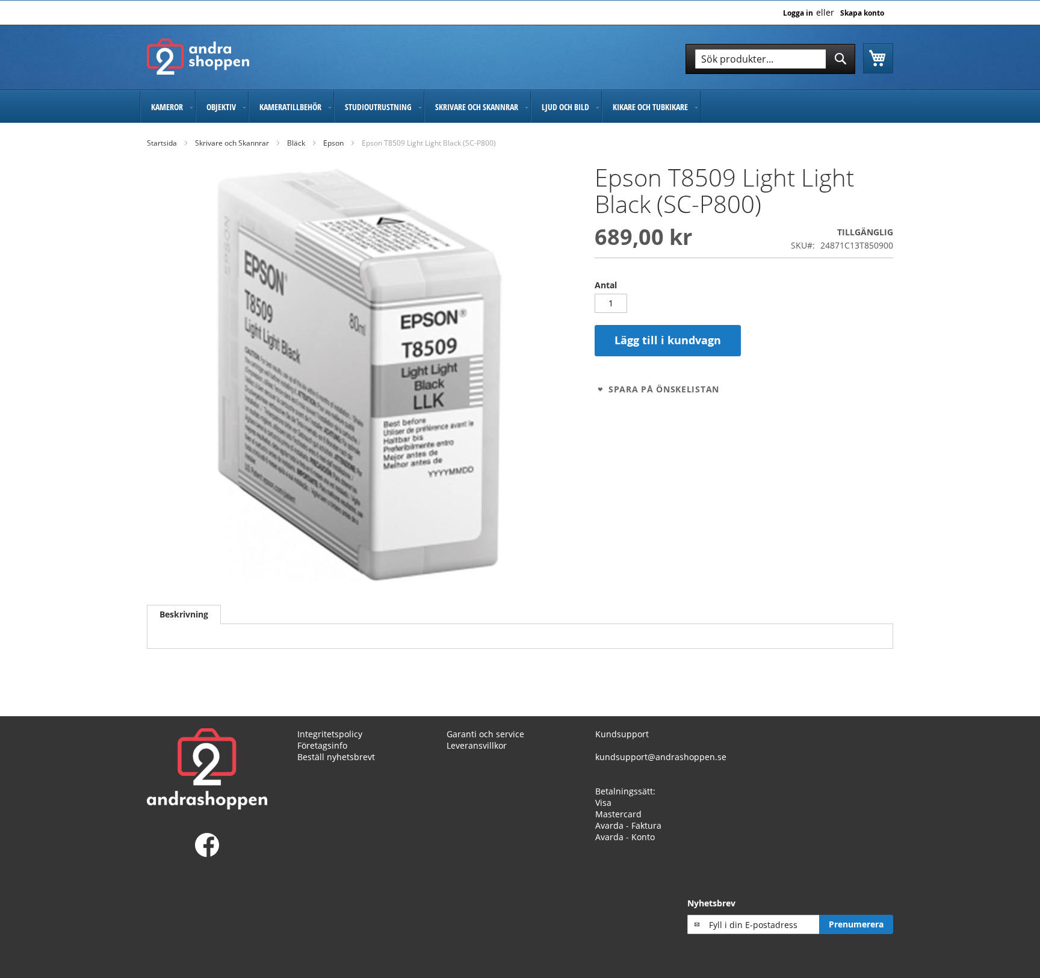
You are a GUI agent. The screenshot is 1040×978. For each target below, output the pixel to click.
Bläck (296, 143)
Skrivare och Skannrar (232, 143)
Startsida (162, 143)
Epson (333, 143)
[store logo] (198, 57)
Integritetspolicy (329, 734)
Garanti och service (485, 734)
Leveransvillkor (477, 745)
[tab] (184, 614)
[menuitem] (167, 107)
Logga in (798, 13)
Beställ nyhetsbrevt (336, 757)
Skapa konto (862, 13)
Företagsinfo (322, 745)
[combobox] (770, 59)
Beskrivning (183, 614)
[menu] (520, 107)
